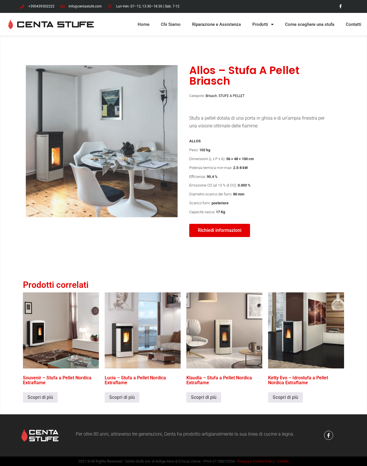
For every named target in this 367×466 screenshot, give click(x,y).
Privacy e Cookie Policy (255, 461)
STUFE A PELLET (231, 96)
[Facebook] (340, 6)
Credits (283, 461)
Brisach (211, 96)
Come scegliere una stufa (309, 24)
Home (143, 24)
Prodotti (260, 24)
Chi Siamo (171, 24)
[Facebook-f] (328, 435)
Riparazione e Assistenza (216, 24)
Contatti (353, 24)
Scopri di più (40, 397)
